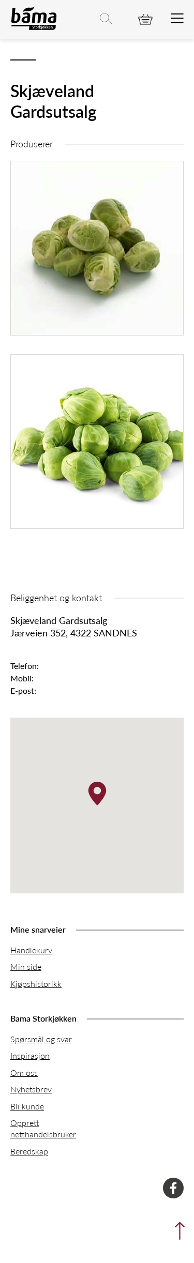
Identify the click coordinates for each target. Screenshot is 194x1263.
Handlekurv (31, 950)
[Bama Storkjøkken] (33, 28)
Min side (25, 966)
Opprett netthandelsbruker (43, 1128)
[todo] (177, 19)
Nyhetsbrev (31, 1089)
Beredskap (29, 1151)
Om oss (24, 1072)
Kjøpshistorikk (36, 984)
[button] (97, 794)
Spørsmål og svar (41, 1039)
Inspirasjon (30, 1055)
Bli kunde (27, 1106)
